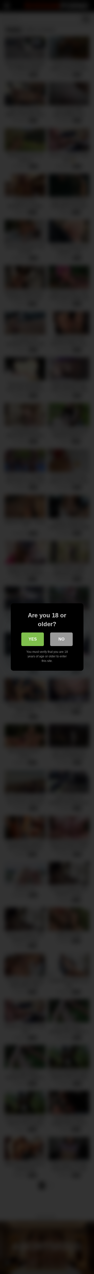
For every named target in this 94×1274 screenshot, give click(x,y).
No (61, 639)
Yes (33, 639)
